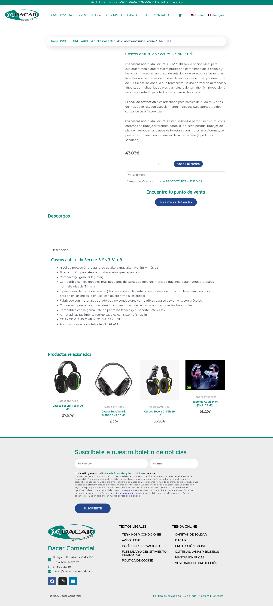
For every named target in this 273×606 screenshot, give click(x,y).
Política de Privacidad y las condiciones (123, 473)
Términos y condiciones (142, 534)
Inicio (54, 41)
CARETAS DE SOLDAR (191, 534)
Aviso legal (190, 595)
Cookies (204, 595)
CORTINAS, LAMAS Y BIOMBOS (197, 551)
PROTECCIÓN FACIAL (190, 546)
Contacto (217, 595)
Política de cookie (137, 560)
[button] (90, 15)
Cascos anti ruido (109, 41)
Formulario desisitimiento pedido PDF (144, 553)
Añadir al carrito (188, 164)
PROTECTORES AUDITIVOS (78, 41)
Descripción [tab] (60, 250)
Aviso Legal (131, 540)
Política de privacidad (141, 546)
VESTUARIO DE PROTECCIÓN (196, 563)
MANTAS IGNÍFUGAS (189, 557)
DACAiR (180, 540)
